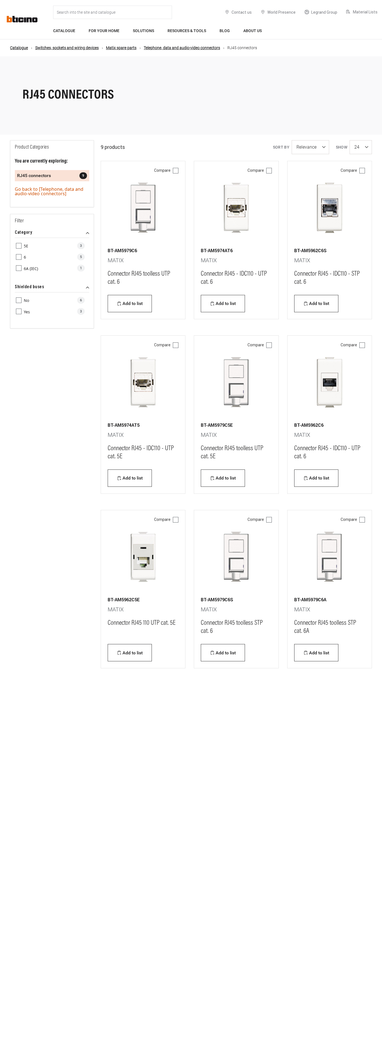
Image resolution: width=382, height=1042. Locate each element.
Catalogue (64, 30)
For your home (104, 30)
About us (252, 30)
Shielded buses (29, 287)
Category (23, 232)
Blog (225, 30)
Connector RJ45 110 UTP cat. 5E (142, 623)
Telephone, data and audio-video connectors (182, 48)
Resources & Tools (187, 30)
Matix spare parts (121, 48)
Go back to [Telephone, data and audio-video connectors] (49, 191)
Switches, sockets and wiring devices (67, 48)
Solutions (143, 30)
